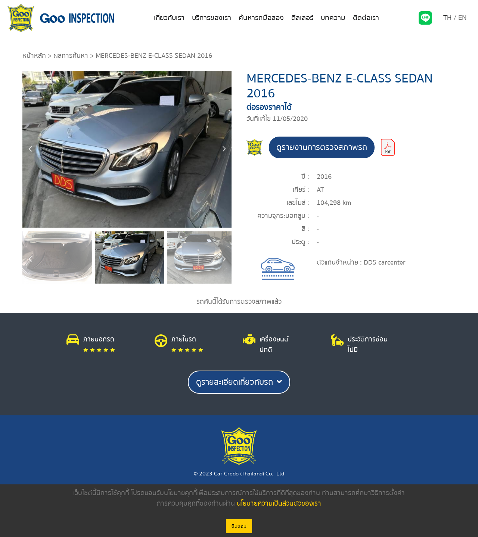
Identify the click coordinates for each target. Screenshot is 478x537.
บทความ (333, 18)
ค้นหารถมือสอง (261, 18)
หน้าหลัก (34, 56)
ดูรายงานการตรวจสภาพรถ (321, 147)
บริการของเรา (211, 18)
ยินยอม (239, 526)
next (224, 149)
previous (29, 149)
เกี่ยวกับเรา (169, 18)
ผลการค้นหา (70, 56)
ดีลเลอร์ (302, 18)
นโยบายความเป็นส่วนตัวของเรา (279, 504)
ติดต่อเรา (366, 18)
